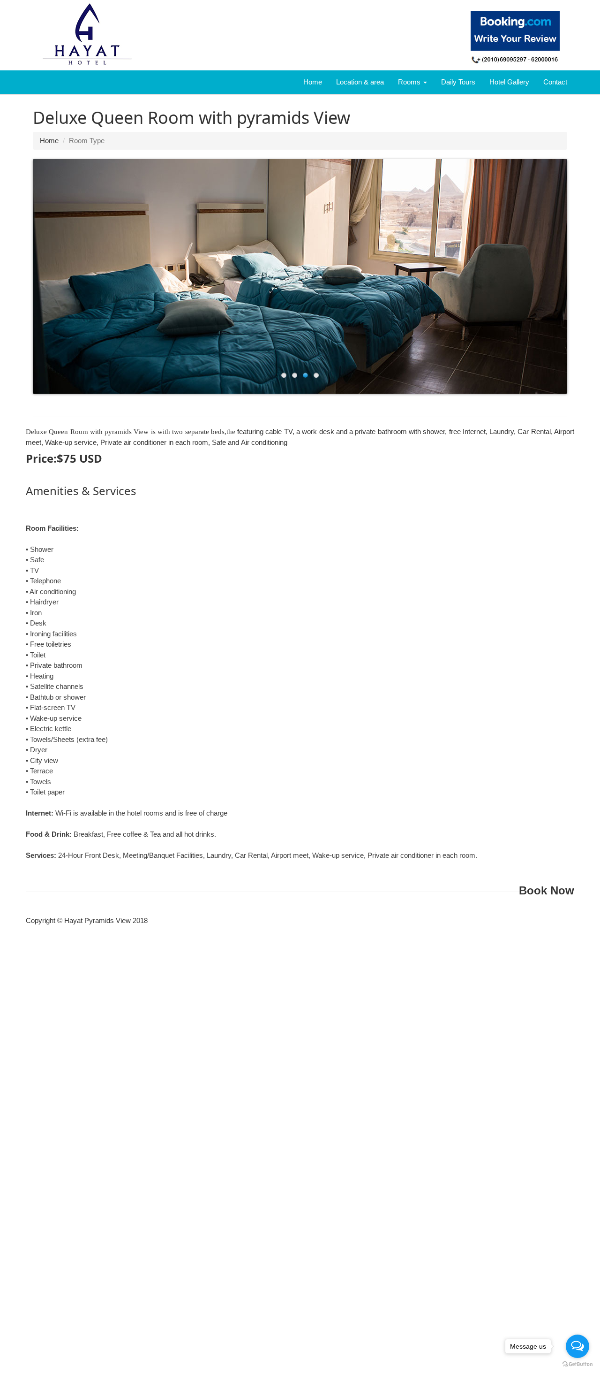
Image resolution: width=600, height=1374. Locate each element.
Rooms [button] (410, 82)
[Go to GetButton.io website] (577, 1364)
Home (312, 82)
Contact (555, 82)
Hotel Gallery (509, 82)
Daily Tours (458, 82)
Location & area (360, 82)
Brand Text (33, 82)
